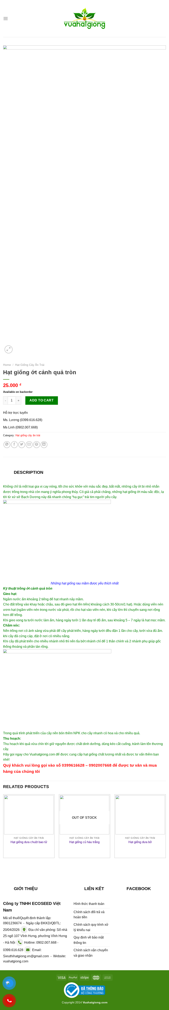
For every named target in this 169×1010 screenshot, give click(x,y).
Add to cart (41, 400)
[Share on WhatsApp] (7, 444)
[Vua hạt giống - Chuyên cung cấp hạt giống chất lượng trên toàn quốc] (84, 18)
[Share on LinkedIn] (44, 444)
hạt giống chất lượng (98, 754)
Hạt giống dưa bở (140, 842)
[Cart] (163, 17)
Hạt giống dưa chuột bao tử (29, 842)
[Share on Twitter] (21, 444)
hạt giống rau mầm (75, 583)
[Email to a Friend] (29, 444)
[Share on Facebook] (14, 444)
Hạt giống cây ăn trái (29, 364)
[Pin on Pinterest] (36, 444)
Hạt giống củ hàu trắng (84, 842)
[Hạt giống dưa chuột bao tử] (29, 814)
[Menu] (5, 18)
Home (7, 364)
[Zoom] (9, 349)
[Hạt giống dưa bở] (140, 814)
